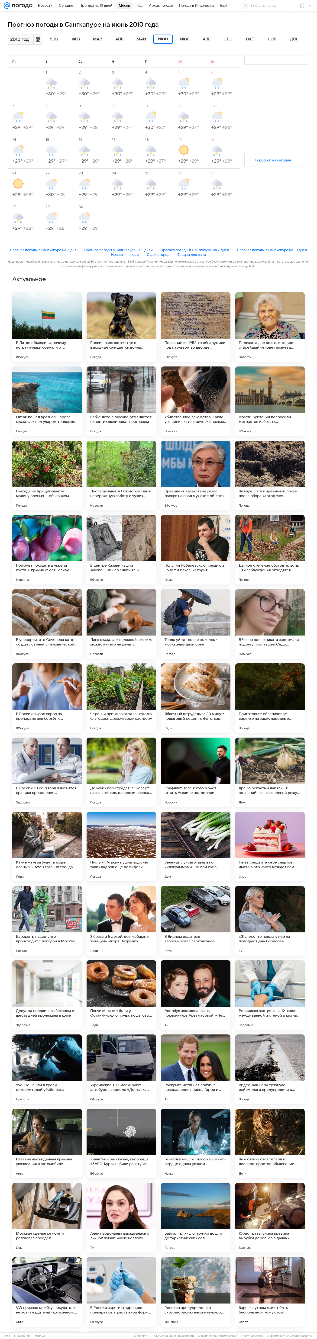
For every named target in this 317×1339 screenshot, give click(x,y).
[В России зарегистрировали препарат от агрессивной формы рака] (121, 1292)
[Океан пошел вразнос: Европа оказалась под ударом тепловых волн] (47, 401)
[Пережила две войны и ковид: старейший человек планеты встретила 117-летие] (270, 327)
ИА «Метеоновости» (299, 1336)
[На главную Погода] (21, 5)
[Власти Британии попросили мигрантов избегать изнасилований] (270, 401)
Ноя (272, 39)
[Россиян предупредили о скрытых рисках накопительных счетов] (195, 1292)
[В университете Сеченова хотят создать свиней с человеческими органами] (47, 624)
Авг (206, 39)
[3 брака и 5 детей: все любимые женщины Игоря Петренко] (121, 921)
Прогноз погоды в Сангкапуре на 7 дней (195, 250)
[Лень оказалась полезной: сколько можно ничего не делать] (121, 624)
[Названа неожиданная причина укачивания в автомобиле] (47, 1143)
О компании (22, 1336)
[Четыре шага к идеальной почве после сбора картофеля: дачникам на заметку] (270, 475)
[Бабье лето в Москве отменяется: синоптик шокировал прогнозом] (121, 401)
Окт (250, 39)
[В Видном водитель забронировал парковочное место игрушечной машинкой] (195, 921)
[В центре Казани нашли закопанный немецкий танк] (121, 549)
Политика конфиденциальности (173, 1336)
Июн (163, 39)
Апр (119, 39)
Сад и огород (158, 254)
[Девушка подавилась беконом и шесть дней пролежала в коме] (47, 995)
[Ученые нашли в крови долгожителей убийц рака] (47, 1069)
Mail (7, 1336)
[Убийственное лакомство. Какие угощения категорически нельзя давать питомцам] (195, 401)
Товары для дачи (191, 254)
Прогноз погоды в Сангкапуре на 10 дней (272, 250)
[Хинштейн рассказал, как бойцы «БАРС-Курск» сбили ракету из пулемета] (121, 1143)
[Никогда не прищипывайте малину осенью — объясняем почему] (47, 475)
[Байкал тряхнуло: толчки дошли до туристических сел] (195, 1217)
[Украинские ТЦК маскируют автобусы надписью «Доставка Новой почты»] (121, 1069)
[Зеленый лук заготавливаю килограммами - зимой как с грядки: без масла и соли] (195, 846)
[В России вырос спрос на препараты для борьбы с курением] (47, 698)
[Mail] (7, 5)
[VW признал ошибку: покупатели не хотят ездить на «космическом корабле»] (47, 1292)
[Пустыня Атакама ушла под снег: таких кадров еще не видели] (121, 846)
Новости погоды (125, 254)
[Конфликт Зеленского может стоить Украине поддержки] (195, 772)
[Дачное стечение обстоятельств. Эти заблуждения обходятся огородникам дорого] (270, 549)
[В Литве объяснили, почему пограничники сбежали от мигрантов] (47, 327)
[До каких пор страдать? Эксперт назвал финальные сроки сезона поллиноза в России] (121, 772)
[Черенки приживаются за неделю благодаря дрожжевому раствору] (121, 698)
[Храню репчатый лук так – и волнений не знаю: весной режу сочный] (270, 772)
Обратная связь (251, 1336)
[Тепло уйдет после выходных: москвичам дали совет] (195, 624)
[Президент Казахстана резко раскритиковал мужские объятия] (195, 475)
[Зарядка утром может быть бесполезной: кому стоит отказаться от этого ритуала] (270, 1292)
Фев (76, 39)
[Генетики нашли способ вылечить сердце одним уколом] (195, 1143)
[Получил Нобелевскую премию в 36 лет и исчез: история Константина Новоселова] (195, 549)
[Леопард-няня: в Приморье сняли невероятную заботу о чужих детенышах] (121, 475)
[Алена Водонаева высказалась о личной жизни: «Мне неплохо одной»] (121, 1217)
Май (141, 39)
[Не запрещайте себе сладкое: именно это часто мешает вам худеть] (270, 846)
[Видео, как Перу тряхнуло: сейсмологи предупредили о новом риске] (270, 1069)
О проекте (140, 1336)
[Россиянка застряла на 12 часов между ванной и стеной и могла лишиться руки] (270, 995)
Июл (185, 39)
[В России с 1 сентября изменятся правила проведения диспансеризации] (47, 772)
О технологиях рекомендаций (217, 1336)
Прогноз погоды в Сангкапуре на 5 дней (118, 250)
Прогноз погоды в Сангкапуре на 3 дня (43, 250)
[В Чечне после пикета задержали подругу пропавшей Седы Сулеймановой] (270, 624)
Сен (228, 39)
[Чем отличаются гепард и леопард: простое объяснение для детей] (270, 1143)
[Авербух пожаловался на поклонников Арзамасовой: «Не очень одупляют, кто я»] (195, 995)
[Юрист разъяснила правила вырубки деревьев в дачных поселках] (270, 1217)
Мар (97, 39)
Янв (54, 39)
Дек (294, 39)
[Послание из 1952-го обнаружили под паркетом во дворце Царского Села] (195, 327)
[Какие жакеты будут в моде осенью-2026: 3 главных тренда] (47, 846)
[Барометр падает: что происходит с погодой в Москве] (47, 921)
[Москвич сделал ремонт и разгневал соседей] (47, 1217)
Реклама (39, 1336)
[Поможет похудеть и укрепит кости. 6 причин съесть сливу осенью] (47, 549)
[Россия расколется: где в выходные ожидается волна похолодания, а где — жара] (121, 327)
